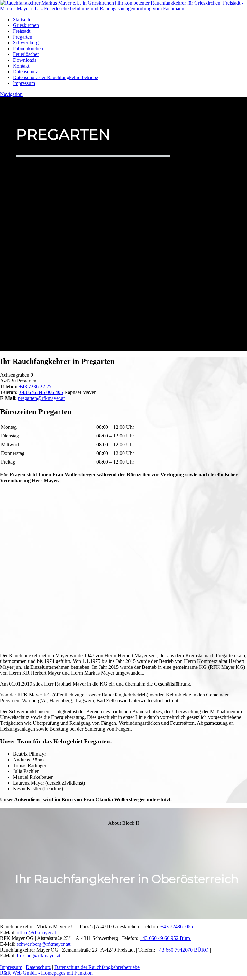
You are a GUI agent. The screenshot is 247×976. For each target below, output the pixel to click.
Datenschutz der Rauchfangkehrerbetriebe (55, 77)
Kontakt (21, 66)
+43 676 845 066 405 (41, 392)
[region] (123, 863)
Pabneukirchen (28, 48)
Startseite (22, 19)
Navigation (11, 94)
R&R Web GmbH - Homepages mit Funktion (46, 973)
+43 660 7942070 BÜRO (183, 950)
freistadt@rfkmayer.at (38, 955)
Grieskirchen (26, 25)
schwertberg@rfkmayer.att (43, 944)
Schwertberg (26, 42)
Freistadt (21, 31)
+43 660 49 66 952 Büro (165, 938)
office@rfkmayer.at (36, 932)
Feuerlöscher (26, 54)
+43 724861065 (177, 926)
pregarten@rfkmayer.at (41, 398)
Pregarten (22, 37)
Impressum (24, 83)
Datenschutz (25, 71)
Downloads (24, 60)
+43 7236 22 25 (35, 386)
